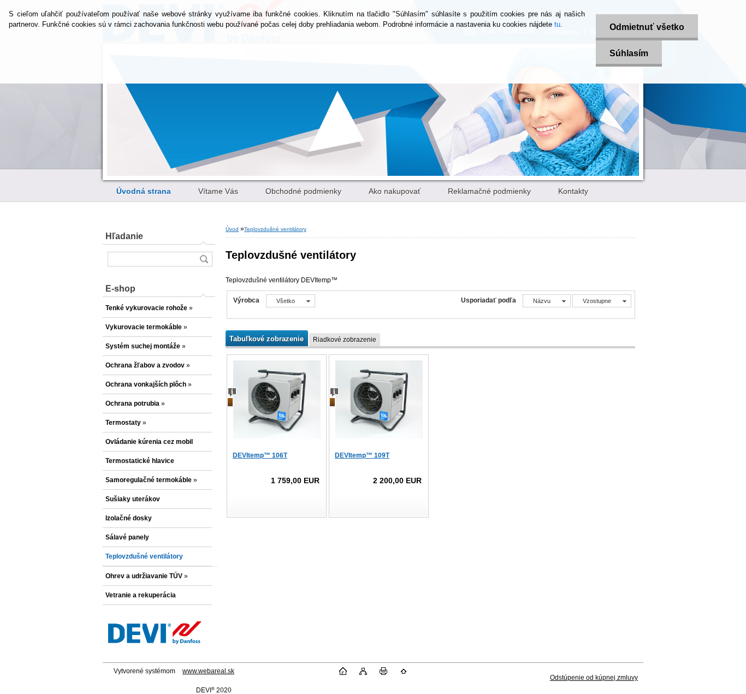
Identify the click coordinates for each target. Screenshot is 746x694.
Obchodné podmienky (303, 191)
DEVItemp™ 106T (260, 455)
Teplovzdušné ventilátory (275, 229)
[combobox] (547, 300)
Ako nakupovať (395, 191)
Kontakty (573, 191)
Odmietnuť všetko (646, 27)
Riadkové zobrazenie (344, 339)
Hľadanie (124, 236)
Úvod (232, 229)
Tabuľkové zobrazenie (266, 339)
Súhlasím (628, 53)
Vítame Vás (218, 191)
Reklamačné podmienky (489, 191)
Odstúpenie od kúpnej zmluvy (594, 677)
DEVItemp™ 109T (362, 455)
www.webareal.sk (208, 671)
